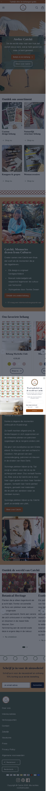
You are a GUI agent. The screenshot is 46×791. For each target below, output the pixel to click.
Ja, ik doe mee (33, 410)
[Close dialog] (43, 378)
